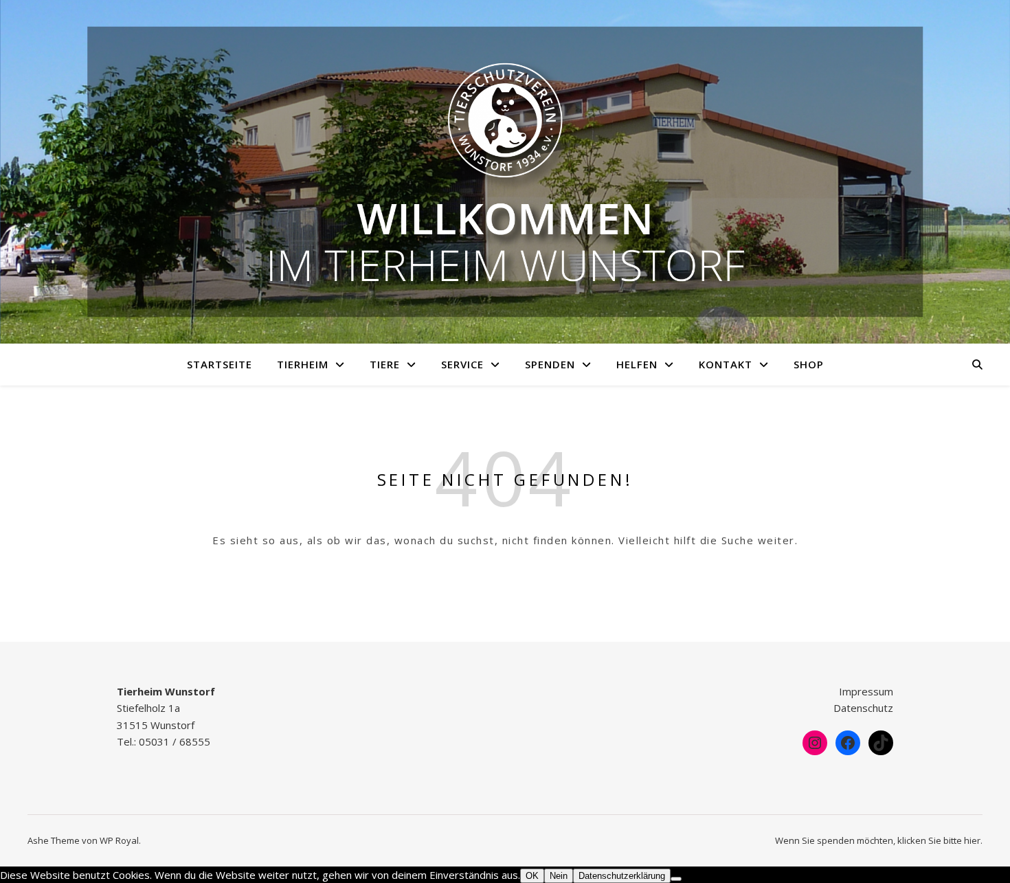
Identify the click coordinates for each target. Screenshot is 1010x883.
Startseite (219, 364)
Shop (809, 364)
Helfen (637, 364)
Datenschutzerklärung (622, 876)
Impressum (866, 691)
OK (532, 876)
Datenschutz (863, 708)
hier (972, 840)
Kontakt (725, 364)
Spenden (550, 364)
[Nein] (676, 879)
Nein (559, 876)
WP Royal (119, 840)
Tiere (385, 364)
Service (462, 364)
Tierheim (302, 364)
